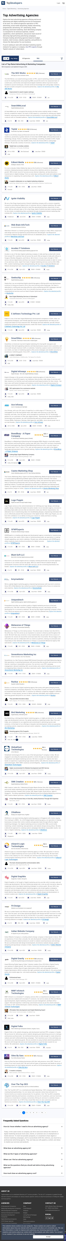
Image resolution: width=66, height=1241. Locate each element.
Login (58, 3)
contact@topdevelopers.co (52, 1210)
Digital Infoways (56, 385)
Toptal (52, 143)
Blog (24, 1206)
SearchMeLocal (52, 117)
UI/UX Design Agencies (7, 1221)
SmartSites (54, 352)
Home (4, 9)
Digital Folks (43, 1044)
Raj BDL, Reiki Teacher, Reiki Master (19, 390)
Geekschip (9, 293)
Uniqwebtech (15, 613)
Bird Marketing (9, 728)
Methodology (26, 1217)
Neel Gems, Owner (14, 800)
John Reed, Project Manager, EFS (18, 979)
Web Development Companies (9, 1211)
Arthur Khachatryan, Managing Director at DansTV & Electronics (26, 770)
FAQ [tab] (38, 58)
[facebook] (46, 1218)
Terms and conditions (29, 1221)
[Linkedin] (49, 1218)
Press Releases (27, 1208)
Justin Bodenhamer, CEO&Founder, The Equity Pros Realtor (25, 357)
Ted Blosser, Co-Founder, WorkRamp (19, 148)
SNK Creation (48, 795)
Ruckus (53, 695)
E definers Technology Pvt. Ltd (15, 326)
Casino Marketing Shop (51, 488)
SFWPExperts (15, 543)
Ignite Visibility (37, 213)
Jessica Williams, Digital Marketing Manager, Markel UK (24, 733)
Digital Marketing (11, 9)
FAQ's (24, 1219)
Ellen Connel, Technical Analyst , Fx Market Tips (22, 1012)
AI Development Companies (8, 1206)
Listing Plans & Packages (30, 1215)
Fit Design (45, 919)
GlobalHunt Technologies (13, 765)
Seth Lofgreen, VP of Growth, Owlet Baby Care (21, 701)
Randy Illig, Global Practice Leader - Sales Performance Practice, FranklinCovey (30, 183)
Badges (25, 1213)
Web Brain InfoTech (17, 237)
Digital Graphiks (42, 894)
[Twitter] (52, 1218)
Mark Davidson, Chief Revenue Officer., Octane (22, 1072)
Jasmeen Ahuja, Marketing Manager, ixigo (20, 456)
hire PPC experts (31, 47)
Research (25, 1211)
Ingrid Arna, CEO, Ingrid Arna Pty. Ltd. (19, 865)
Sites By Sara (22, 1067)
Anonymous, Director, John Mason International (22, 94)
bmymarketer (37, 588)
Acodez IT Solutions (48, 266)
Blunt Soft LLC (33, 567)
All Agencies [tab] (26, 58)
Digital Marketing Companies (9, 1219)
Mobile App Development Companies (11, 1208)
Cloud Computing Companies (9, 1223)
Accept (48, 1237)
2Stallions (43, 830)
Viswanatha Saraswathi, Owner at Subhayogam (22, 298)
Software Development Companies (10, 1213)
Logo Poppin (35, 518)
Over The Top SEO (44, 1102)
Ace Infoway (39, 422)
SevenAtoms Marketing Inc (14, 670)
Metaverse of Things (38, 643)
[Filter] (61, 59)
